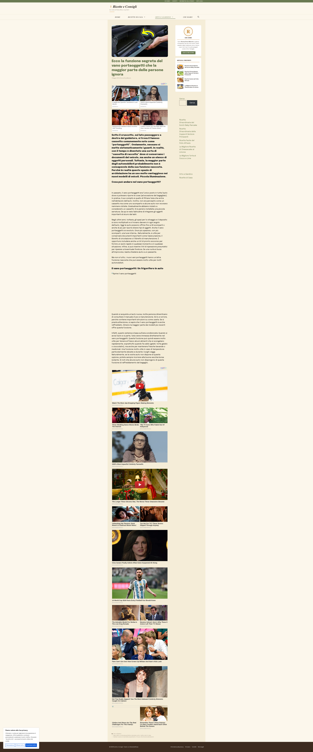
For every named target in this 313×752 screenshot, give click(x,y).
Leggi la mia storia (188, 52)
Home (117, 17)
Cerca (181, 99)
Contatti (174, 1)
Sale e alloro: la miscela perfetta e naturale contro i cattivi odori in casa (132, 735)
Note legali (200, 1)
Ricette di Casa (135, 17)
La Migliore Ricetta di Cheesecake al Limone (187, 149)
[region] (21, 738)
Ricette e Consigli (125, 6)
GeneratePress (134, 747)
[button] (198, 17)
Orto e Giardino (163, 17)
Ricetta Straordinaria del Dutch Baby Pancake (188, 122)
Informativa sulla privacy (187, 1)
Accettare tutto (31, 745)
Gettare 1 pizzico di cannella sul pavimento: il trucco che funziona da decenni (133, 736)
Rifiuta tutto (20, 745)
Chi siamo (167, 1)
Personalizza (10, 745)
